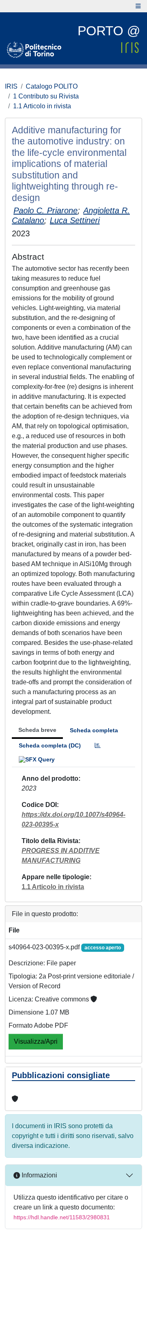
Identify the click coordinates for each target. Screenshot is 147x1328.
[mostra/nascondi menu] (138, 6)
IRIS (11, 86)
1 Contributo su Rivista (46, 96)
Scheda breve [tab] (37, 730)
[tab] (97, 745)
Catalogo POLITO (52, 86)
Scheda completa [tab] (94, 730)
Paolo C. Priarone (45, 210)
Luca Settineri (75, 220)
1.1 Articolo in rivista (42, 106)
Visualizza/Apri (36, 1041)
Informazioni (38, 1175)
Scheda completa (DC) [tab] (50, 745)
